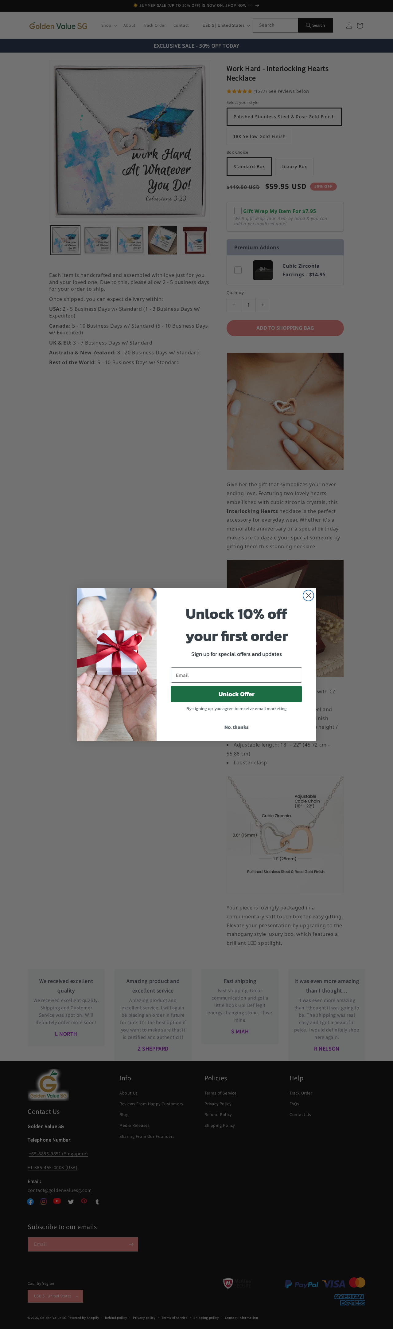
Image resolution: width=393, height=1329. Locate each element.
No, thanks (236, 727)
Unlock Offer (237, 694)
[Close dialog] (308, 595)
